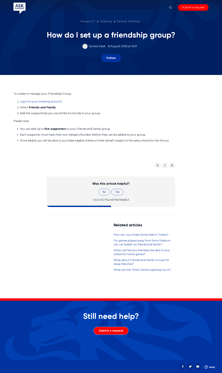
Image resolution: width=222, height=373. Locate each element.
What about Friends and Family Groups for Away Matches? (141, 262)
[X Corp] (165, 165)
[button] (170, 7)
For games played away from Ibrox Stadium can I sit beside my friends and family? (142, 242)
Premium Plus (39, 369)
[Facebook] (157, 165)
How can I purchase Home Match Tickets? (141, 234)
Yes (117, 191)
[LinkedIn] (172, 165)
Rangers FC (87, 21)
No (104, 191)
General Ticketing (128, 21)
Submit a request (193, 7)
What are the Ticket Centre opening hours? (142, 269)
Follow (111, 58)
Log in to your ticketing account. (41, 101)
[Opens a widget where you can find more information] (210, 367)
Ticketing (106, 21)
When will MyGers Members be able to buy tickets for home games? (142, 252)
